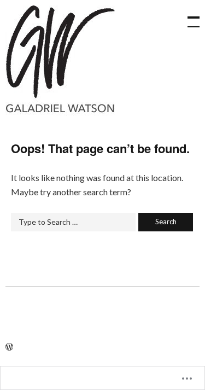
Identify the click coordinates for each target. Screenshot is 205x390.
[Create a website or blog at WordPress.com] (9, 347)
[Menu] (189, 16)
